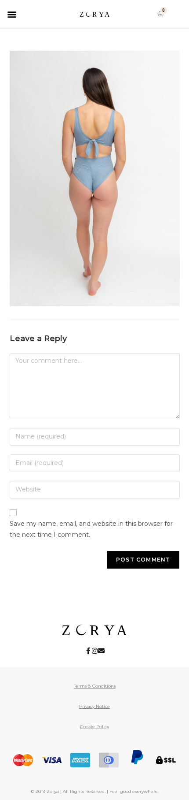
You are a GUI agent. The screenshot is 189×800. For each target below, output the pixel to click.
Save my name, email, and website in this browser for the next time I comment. (91, 529)
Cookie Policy (94, 726)
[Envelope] (101, 650)
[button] (11, 14)
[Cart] (160, 13)
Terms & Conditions (95, 686)
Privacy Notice (94, 706)
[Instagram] (94, 650)
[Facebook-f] (88, 650)
